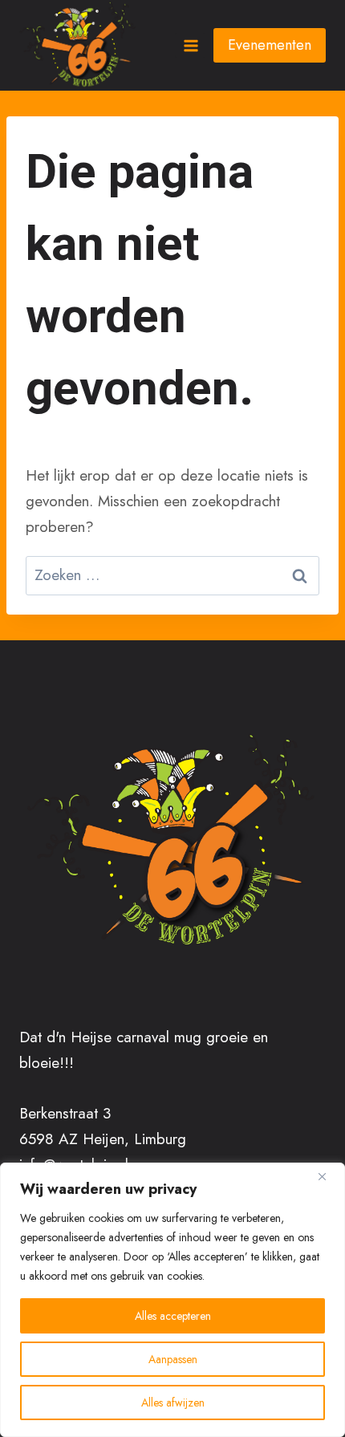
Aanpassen (172, 1359)
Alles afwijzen (173, 1402)
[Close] (328, 1176)
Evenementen (269, 45)
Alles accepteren (173, 1316)
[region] (172, 1300)
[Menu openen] (190, 45)
